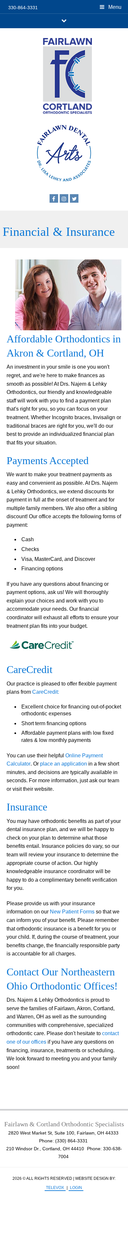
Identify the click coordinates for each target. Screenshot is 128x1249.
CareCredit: (45, 692)
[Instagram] (64, 198)
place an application (63, 764)
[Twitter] (74, 198)
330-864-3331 (23, 7)
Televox (55, 1187)
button (64, 20)
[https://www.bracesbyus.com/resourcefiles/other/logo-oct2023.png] (64, 76)
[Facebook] (53, 198)
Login (76, 1187)
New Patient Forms (72, 911)
